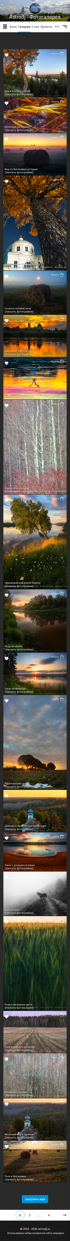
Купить (46, 26)
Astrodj (17, 16)
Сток (35, 26)
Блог (13, 26)
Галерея (24, 26)
